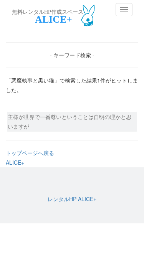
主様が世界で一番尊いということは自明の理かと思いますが (69, 121)
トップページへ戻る (30, 153)
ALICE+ (15, 162)
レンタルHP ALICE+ (72, 199)
